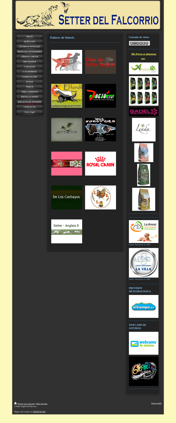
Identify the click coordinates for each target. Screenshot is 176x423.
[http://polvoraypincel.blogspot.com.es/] (66, 164)
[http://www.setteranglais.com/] (100, 62)
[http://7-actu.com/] (100, 96)
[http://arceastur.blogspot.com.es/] (66, 130)
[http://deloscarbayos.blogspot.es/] (66, 197)
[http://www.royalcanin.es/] (100, 164)
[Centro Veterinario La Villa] (143, 231)
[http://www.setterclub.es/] (66, 62)
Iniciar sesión (156, 403)
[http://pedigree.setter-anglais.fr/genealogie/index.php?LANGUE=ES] (66, 231)
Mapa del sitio (41, 404)
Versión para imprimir (26, 404)
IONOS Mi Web (39, 412)
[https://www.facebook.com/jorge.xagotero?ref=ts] (100, 129)
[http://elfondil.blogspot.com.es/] (66, 96)
